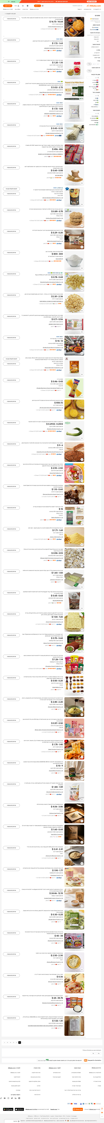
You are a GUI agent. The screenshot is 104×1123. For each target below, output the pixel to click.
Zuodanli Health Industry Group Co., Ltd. (53, 898)
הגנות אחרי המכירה (76, 1085)
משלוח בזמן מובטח (76, 1081)
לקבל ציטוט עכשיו (42, 1060)
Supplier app (53, 1109)
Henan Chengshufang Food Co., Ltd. (54, 621)
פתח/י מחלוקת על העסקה (34, 1081)
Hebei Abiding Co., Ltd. (57, 687)
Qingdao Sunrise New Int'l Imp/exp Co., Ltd (53, 347)
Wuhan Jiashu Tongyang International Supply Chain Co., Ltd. (49, 729)
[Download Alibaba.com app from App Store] (19, 1109)
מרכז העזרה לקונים (36, 1072)
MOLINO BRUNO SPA (58, 600)
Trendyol (68, 1116)
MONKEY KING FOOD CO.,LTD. (56, 324)
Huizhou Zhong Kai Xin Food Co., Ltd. (54, 218)
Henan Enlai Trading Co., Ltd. (56, 473)
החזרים (38, 1085)
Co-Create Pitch (97, 1077)
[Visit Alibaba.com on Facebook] (19, 1098)
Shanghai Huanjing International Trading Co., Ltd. (51, 282)
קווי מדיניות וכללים (76, 1094)
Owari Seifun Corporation (57, 834)
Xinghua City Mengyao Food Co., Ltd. (54, 855)
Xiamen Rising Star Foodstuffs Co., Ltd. (54, 367)
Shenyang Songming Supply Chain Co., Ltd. (53, 494)
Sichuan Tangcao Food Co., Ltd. (55, 981)
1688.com (36, 1116)
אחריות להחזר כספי (76, 1077)
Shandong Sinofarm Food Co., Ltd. (55, 429)
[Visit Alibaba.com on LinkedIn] (16, 1098)
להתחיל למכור (17, 1077)
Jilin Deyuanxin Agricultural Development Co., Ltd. (51, 407)
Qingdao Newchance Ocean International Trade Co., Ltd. (49, 388)
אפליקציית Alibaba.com (31, 1109)
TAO (64, 1116)
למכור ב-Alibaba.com (15, 1072)
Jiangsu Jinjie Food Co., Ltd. (56, 536)
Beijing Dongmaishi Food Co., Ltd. (55, 241)
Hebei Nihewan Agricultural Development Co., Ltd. (51, 92)
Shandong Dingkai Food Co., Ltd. (55, 940)
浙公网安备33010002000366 (77, 1120)
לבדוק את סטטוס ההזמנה (14, 1081)
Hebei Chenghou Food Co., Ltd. (55, 749)
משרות (99, 1085)
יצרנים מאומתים (57, 1072)
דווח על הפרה (37, 1094)
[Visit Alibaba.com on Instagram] (8, 1098)
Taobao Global (58, 1116)
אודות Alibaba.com (96, 1067)
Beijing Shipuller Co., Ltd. (57, 517)
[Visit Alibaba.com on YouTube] (5, 1098)
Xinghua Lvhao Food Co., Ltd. (56, 813)
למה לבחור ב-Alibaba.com (95, 1072)
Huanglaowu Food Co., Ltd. (56, 875)
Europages (74, 1116)
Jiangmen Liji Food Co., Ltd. (56, 579)
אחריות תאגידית (97, 1081)
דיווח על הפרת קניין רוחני (34, 1090)
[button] (42, 6)
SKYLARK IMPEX (59, 175)
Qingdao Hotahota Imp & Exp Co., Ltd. (54, 133)
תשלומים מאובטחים (76, 1072)
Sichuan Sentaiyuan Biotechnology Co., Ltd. (52, 197)
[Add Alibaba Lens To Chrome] (78, 1109)
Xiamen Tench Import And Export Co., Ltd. (53, 643)
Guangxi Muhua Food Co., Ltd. (56, 770)
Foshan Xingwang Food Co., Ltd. (55, 26)
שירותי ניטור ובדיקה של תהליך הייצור (72, 1090)
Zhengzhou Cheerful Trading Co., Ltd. (54, 666)
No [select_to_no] (93, 1053)
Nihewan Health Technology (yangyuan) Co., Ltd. (51, 558)
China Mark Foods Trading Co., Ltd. (55, 69)
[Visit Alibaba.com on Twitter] (12, 1098)
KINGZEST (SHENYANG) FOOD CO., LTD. (53, 48)
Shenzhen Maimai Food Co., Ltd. (55, 706)
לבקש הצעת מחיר (57, 1077)
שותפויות (18, 1090)
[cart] (22, 6)
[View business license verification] (65, 1120)
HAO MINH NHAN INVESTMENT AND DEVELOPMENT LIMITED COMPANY (45, 1025)
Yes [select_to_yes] (99, 1053)
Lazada (52, 1116)
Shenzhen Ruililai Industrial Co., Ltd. (54, 792)
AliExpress (30, 1116)
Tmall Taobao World (44, 1116)
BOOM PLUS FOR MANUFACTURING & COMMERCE (50, 154)
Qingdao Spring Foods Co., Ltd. (55, 919)
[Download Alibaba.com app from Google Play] (8, 1109)
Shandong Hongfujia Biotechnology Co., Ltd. (52, 1002)
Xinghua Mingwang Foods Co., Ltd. (55, 962)
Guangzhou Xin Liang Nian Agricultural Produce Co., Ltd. (50, 451)
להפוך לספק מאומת (15, 1085)
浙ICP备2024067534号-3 (91, 1120)
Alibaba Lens (92, 1109)
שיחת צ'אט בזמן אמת (35, 1077)
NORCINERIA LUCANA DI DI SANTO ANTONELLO (51, 301)
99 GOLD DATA (59, 258)
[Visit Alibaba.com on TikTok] (1, 1098)
